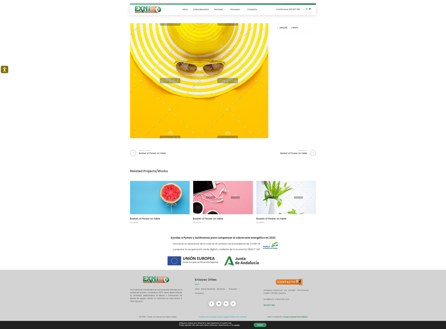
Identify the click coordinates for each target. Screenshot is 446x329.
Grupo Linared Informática (295, 317)
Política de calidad (238, 317)
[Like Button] (277, 27)
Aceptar (260, 325)
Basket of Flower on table (145, 218)
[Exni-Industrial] (148, 9)
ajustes (236, 325)
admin (135, 222)
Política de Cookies (207, 317)
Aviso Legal (223, 317)
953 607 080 (294, 9)
